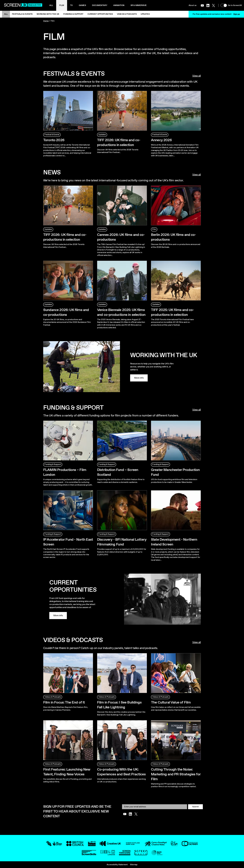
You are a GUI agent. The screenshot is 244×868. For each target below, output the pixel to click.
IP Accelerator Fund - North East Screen (68, 542)
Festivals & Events (22, 14)
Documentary (99, 5)
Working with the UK (48, 14)
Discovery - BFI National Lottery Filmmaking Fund (121, 542)
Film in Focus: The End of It (64, 702)
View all (196, 76)
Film (61, 5)
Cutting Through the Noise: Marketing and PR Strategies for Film (176, 774)
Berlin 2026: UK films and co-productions (173, 237)
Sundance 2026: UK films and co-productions (66, 312)
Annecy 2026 (161, 140)
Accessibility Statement (117, 864)
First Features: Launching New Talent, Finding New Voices (66, 772)
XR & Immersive (139, 5)
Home (46, 21)
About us (192, 5)
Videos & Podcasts (127, 14)
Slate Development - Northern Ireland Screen (174, 542)
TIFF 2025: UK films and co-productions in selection (172, 312)
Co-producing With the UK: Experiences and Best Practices (121, 772)
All (51, 5)
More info (139, 377)
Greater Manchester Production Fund (175, 472)
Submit (195, 806)
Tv (71, 5)
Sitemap (133, 864)
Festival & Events (51, 134)
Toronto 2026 (53, 140)
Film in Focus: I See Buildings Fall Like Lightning (119, 705)
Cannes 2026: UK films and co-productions (121, 237)
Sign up (236, 14)
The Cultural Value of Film (171, 702)
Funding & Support (73, 14)
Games (82, 5)
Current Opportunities (100, 14)
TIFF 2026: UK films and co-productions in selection (118, 142)
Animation (118, 5)
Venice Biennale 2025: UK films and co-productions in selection (121, 312)
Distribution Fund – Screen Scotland (117, 472)
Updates (145, 14)
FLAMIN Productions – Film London (64, 472)
